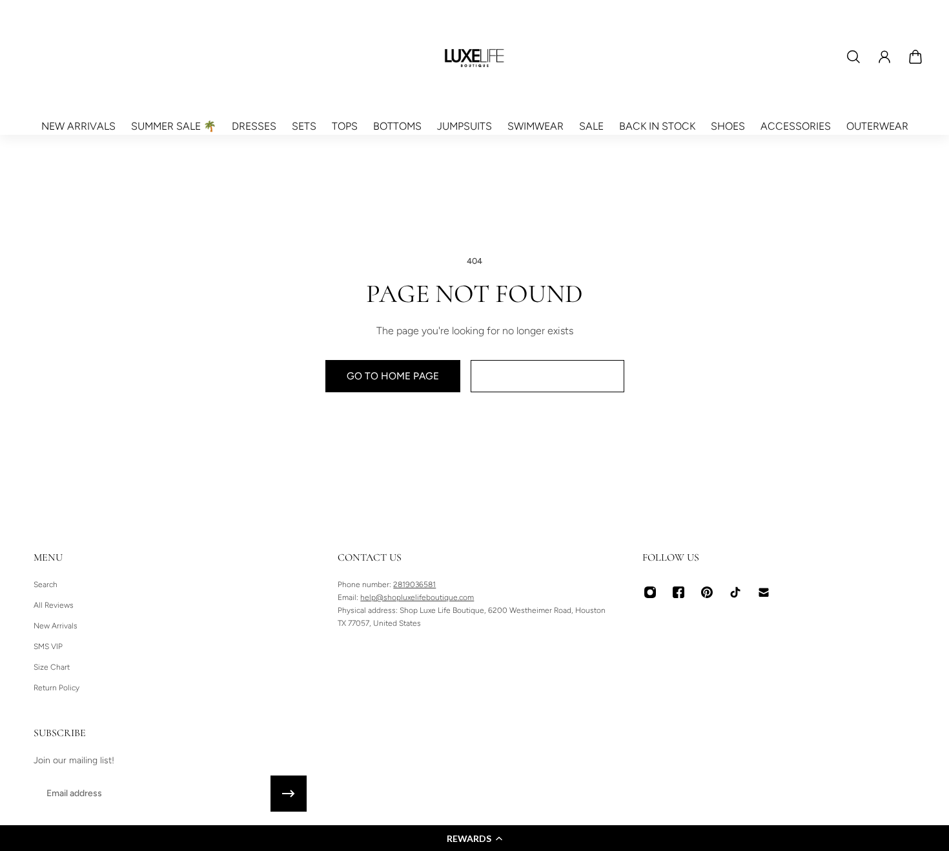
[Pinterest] (707, 592)
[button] (474, 838)
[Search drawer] (853, 57)
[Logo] (474, 56)
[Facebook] (678, 592)
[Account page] (884, 57)
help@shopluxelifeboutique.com (417, 597)
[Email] (764, 592)
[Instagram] (650, 592)
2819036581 (414, 584)
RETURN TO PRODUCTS (547, 376)
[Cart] (915, 57)
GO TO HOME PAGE (393, 376)
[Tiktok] (735, 592)
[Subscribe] (288, 794)
